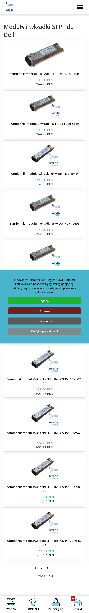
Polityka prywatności (44, 331)
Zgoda (44, 301)
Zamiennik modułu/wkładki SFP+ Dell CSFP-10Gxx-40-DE (44, 435)
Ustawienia (44, 321)
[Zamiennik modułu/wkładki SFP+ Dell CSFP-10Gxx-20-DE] (44, 360)
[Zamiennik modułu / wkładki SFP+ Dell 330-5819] (44, 105)
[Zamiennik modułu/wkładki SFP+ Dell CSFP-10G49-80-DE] (44, 522)
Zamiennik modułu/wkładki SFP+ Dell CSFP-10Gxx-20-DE (44, 381)
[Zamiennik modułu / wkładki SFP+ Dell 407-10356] (44, 205)
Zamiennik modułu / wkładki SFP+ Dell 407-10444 (44, 74)
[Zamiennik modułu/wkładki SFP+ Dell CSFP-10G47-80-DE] (44, 468)
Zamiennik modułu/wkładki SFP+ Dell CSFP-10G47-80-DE (44, 489)
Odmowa (45, 311)
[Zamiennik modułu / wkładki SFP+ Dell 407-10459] (44, 254)
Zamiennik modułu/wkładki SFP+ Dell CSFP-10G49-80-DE (44, 543)
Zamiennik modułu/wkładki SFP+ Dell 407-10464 (44, 174)
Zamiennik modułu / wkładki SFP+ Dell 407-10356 (44, 223)
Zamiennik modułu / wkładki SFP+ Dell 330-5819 (44, 124)
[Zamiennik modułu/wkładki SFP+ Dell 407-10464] (44, 155)
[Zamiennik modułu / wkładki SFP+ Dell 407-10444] (44, 55)
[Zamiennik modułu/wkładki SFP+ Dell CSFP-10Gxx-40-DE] (44, 414)
